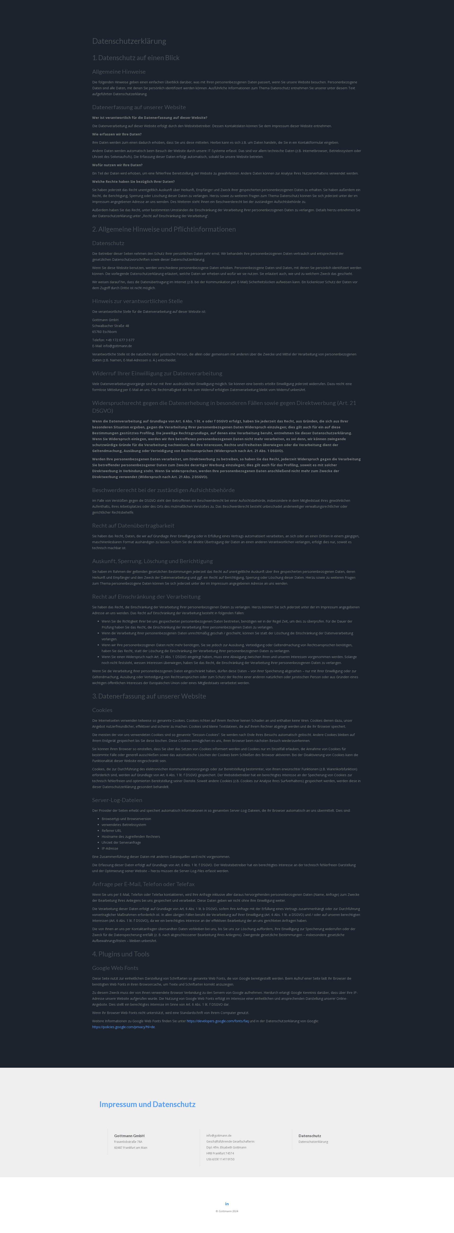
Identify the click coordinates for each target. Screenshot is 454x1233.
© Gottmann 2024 (227, 1211)
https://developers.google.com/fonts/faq (218, 1021)
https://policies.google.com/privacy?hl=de (123, 1027)
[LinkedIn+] (227, 1203)
